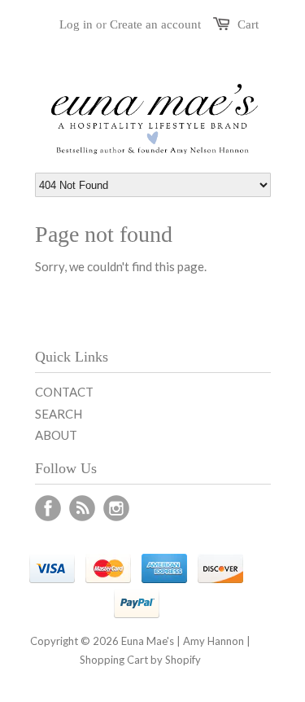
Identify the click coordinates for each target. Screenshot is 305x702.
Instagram (116, 508)
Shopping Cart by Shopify (140, 659)
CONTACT (64, 391)
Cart (248, 24)
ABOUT (56, 435)
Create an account (155, 24)
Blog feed (82, 508)
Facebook (48, 508)
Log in (76, 24)
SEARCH (58, 413)
